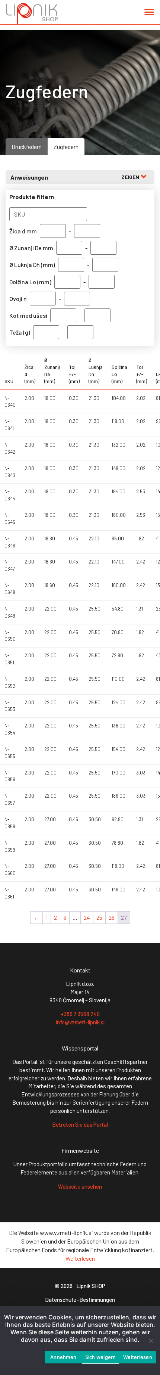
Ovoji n (18, 298)
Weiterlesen (80, 1258)
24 (87, 917)
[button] (149, 13)
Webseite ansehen (80, 1186)
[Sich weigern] (150, 1340)
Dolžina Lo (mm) (30, 281)
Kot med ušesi (28, 315)
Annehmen (63, 1357)
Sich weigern (100, 1357)
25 (99, 917)
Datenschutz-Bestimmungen (80, 1299)
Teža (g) (19, 332)
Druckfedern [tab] (27, 146)
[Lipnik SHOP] (32, 13)
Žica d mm (23, 231)
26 (112, 917)
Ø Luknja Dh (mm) (32, 264)
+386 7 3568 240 (80, 1014)
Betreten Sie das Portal (80, 1124)
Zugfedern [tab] (66, 146)
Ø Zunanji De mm (31, 247)
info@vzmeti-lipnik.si (80, 1022)
